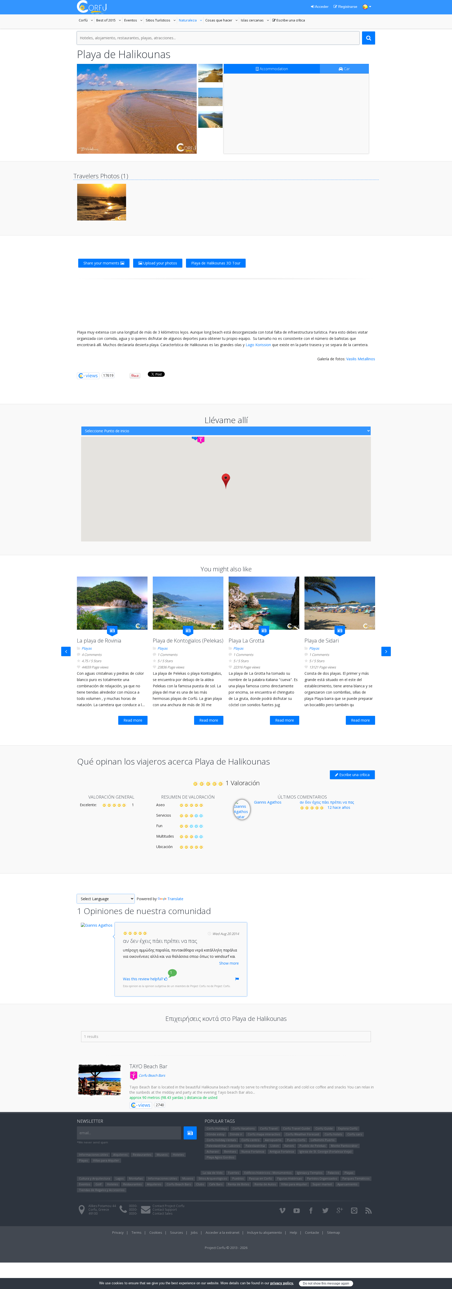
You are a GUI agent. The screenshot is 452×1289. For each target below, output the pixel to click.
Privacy (118, 1232)
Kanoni (289, 1146)
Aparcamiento (347, 1184)
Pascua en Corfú (260, 1178)
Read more (132, 720)
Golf (98, 1184)
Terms (137, 1232)
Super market (322, 1184)
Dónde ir (236, 1134)
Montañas (136, 1178)
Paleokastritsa (255, 1146)
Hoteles (178, 1155)
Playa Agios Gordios (220, 1157)
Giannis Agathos (267, 802)
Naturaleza (191, 21)
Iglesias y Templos (309, 1173)
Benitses (230, 1151)
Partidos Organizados (322, 1178)
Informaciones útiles (93, 1155)
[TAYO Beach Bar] (99, 1080)
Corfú (86, 21)
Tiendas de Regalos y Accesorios (101, 1190)
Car (346, 68)
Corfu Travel (269, 1128)
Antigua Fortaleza (282, 1151)
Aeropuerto (273, 1140)
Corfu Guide (324, 1128)
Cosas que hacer (222, 21)
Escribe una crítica (288, 21)
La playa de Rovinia (99, 640)
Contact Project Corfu (168, 1206)
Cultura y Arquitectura (94, 1178)
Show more (229, 963)
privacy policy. (282, 1283)
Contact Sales (162, 1213)
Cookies (155, 1232)
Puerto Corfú (296, 1140)
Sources (176, 1232)
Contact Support (164, 1209)
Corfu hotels (333, 1134)
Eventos (134, 21)
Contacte (312, 1232)
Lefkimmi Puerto (323, 1140)
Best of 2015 (106, 21)
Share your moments (101, 263)
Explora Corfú (347, 1128)
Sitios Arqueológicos (213, 1178)
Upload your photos (159, 263)
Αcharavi (213, 1151)
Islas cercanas (255, 21)
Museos (162, 1155)
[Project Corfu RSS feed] (368, 1210)
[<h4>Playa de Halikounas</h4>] (137, 109)
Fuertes (233, 1173)
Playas (87, 648)
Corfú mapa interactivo (264, 1134)
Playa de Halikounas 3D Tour (215, 263)
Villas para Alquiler (106, 1160)
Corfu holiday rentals (221, 1140)
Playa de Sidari (321, 640)
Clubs (200, 1184)
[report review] (237, 978)
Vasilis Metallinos (360, 358)
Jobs (194, 1232)
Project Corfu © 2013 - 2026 (226, 1247)
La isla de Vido (213, 1173)
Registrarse (347, 6)
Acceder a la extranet (222, 1232)
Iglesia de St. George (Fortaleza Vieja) (325, 1151)
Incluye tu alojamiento (264, 1232)
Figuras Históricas (289, 1178)
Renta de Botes (238, 1184)
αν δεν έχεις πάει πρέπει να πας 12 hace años (327, 805)
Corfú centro (250, 1140)
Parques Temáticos (355, 1178)
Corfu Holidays (217, 1128)
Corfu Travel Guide (296, 1128)
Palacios (333, 1173)
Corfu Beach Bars (151, 1075)
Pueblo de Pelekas (312, 1146)
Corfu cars (354, 1134)
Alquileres (120, 1155)
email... (85, 1132)
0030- (133, 1206)
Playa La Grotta (246, 640)
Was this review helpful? (143, 978)
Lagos (119, 1178)
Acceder (321, 6)
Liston (274, 1146)
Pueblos (238, 1178)
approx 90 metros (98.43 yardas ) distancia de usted (173, 1097)
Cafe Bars (215, 1184)
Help (293, 1232)
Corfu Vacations (244, 1128)
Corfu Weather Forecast (302, 1134)
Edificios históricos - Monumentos (267, 1173)
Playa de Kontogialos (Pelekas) (188, 640)
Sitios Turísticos (158, 21)
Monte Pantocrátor (344, 1146)
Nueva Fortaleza (252, 1151)
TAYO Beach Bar (148, 1066)
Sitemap (333, 1232)
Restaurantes (142, 1155)
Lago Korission (258, 344)
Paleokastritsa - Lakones (223, 1146)
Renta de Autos (265, 1184)
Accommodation (273, 68)
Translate (175, 898)
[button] (201, 439)
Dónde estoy (215, 1134)
